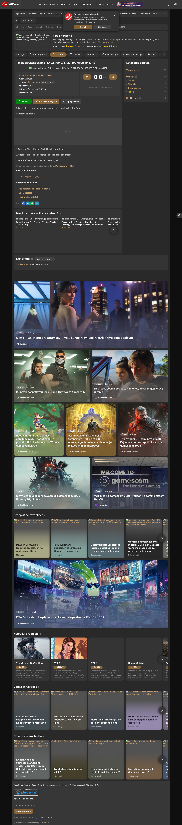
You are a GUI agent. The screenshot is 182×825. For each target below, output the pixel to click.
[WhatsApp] (32, 203)
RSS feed (89, 785)
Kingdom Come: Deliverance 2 (136, 14)
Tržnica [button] (99, 4)
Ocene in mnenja (134, 54)
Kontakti (65, 785)
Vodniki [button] (64, 4)
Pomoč (16, 785)
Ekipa (40, 785)
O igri (22, 54)
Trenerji (19, 227)
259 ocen (81, 46)
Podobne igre (111, 54)
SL (98, 785)
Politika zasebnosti (77, 785)
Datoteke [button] (86, 4)
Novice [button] (42, 4)
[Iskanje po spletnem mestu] (167, 4)
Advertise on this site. (24, 799)
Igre (23, 27)
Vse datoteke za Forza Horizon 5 (34, 188)
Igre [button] (75, 4)
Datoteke (50, 27)
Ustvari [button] (28, 20)
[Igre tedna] (164, 13)
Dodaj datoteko (26, 193)
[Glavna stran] (10, 4)
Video (153, 54)
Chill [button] (109, 4)
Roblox (159, 14)
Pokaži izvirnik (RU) (64, 166)
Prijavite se (23, 264)
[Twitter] (28, 203)
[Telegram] (37, 203)
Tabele (60, 27)
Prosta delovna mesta (52, 785)
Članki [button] (53, 4)
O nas (34, 785)
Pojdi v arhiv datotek (28, 197)
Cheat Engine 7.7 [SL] (29, 176)
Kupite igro (40, 54)
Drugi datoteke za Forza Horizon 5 (37, 213)
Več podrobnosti (106, 42)
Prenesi (25, 101)
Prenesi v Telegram (48, 101)
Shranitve (66, 227)
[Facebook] (23, 203)
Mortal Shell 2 (38, 14)
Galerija (93, 54)
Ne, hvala (102, 27)
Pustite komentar (27, 344)
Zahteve (77, 54)
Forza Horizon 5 (35, 27)
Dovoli (83, 27)
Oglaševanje (25, 785)
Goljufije (39, 75)
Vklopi (46, 823)
